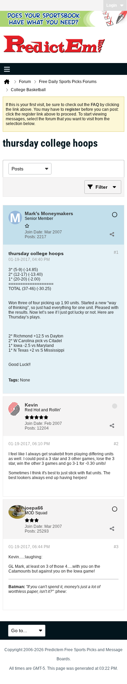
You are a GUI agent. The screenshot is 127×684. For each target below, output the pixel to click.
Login (111, 5)
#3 (116, 546)
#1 (116, 252)
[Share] (112, 234)
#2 (116, 443)
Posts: (30, 236)
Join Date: (34, 232)
